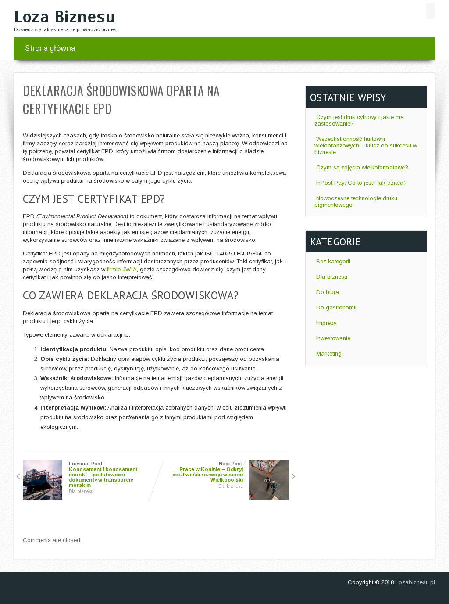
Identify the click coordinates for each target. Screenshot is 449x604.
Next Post (207, 471)
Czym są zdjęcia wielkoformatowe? (362, 167)
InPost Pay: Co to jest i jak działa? (361, 183)
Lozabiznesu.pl (415, 582)
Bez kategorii (333, 261)
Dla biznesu (81, 491)
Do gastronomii (336, 307)
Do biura (327, 292)
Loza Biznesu (64, 17)
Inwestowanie (333, 338)
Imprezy (326, 323)
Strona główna (50, 48)
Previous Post (103, 474)
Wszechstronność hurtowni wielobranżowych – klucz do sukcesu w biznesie (365, 145)
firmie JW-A (122, 269)
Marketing (329, 353)
